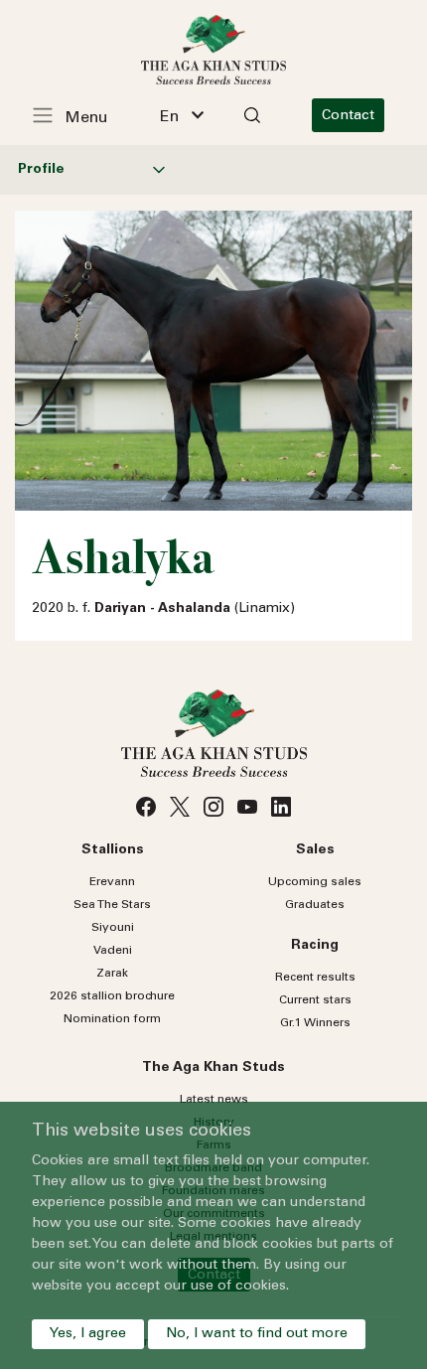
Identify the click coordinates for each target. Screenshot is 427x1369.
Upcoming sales (314, 882)
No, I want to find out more (257, 1334)
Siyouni (112, 928)
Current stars (315, 1000)
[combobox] (182, 115)
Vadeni (112, 951)
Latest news (214, 1100)
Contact (348, 116)
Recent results (315, 978)
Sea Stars (112, 905)
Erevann (112, 882)
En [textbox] (169, 117)
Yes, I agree (88, 1334)
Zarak (112, 974)
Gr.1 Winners (315, 1023)
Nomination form (112, 1019)
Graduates (315, 905)
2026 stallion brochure (112, 996)
